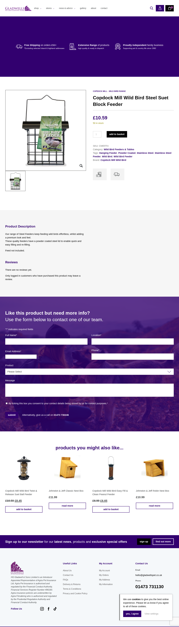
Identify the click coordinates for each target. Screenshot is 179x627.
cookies (136, 599)
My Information (106, 584)
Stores (49, 8)
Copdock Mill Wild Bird (113, 160)
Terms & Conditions (72, 589)
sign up (144, 541)
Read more (67, 505)
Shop (36, 8)
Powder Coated (126, 153)
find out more (163, 541)
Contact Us (68, 575)
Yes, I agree (132, 613)
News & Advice (66, 8)
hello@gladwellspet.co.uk (148, 575)
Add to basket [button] (23, 509)
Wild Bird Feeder (123, 156)
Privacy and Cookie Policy (75, 593)
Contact (104, 8)
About (93, 8)
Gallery (83, 8)
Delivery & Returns (71, 584)
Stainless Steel (145, 153)
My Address (104, 580)
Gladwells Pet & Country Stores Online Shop (18, 8)
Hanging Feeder (108, 153)
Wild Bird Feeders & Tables (119, 149)
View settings (151, 613)
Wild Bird (107, 156)
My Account (104, 570)
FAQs (65, 580)
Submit (12, 415)
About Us (67, 570)
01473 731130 (149, 586)
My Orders (104, 575)
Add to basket (116, 134)
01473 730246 (61, 415)
